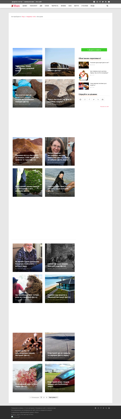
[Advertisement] (60, 33)
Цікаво (24, 6)
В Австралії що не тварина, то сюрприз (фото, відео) (59, 354)
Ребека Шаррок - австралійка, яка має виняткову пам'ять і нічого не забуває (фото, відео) (59, 156)
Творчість (54, 6)
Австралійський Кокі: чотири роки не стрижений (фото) (27, 296)
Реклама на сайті (104, 106)
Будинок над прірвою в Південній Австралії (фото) (59, 296)
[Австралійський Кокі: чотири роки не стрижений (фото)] (37, 289)
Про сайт (39, 2)
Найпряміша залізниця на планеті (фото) (58, 69)
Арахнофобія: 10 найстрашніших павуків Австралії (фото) (25, 353)
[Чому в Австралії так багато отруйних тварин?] (66, 93)
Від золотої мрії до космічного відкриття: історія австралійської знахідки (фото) (24, 98)
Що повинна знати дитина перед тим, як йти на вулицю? (99, 72)
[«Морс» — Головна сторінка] (15, 5)
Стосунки (84, 6)
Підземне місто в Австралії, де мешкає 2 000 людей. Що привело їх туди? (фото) (27, 157)
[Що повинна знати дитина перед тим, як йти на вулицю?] (84, 75)
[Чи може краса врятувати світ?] (84, 65)
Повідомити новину (17, 408)
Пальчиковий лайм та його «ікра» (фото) (26, 385)
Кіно (70, 6)
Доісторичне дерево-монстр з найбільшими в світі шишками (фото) (27, 188)
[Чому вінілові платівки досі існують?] (84, 86)
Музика (63, 6)
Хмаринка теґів (31, 16)
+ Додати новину (94, 50)
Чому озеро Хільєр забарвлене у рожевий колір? (24, 68)
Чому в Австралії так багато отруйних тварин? (59, 100)
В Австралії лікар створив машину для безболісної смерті (58, 384)
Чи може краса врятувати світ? (99, 62)
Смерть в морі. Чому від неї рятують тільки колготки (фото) (59, 188)
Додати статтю (17, 2)
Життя (76, 6)
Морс (23, 16)
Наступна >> (53, 397)
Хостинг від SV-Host (27, 414)
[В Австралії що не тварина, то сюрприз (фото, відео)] (66, 347)
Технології (33, 6)
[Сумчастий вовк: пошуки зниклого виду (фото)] (66, 257)
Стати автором (29, 408)
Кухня (47, 6)
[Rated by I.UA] (15, 416)
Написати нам (29, 2)
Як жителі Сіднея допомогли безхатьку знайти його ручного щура (27, 263)
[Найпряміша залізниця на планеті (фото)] (66, 62)
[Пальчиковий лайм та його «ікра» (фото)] (33, 378)
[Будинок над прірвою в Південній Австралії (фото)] (65, 289)
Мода (92, 6)
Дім (41, 6)
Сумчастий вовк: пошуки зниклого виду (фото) (58, 265)
